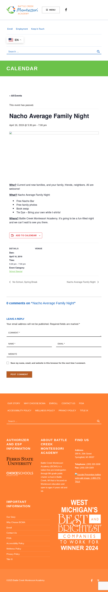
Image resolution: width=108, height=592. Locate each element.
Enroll (10, 29)
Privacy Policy (67, 410)
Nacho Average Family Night (81, 282)
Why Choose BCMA (34, 403)
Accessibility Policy (19, 410)
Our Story (13, 403)
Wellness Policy (45, 410)
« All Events (15, 95)
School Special (15, 271)
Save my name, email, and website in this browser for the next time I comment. (48, 363)
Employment (22, 29)
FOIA (81, 403)
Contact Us (68, 403)
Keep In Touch (37, 29)
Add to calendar (26, 235)
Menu (52, 10)
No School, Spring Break (24, 282)
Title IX (84, 410)
